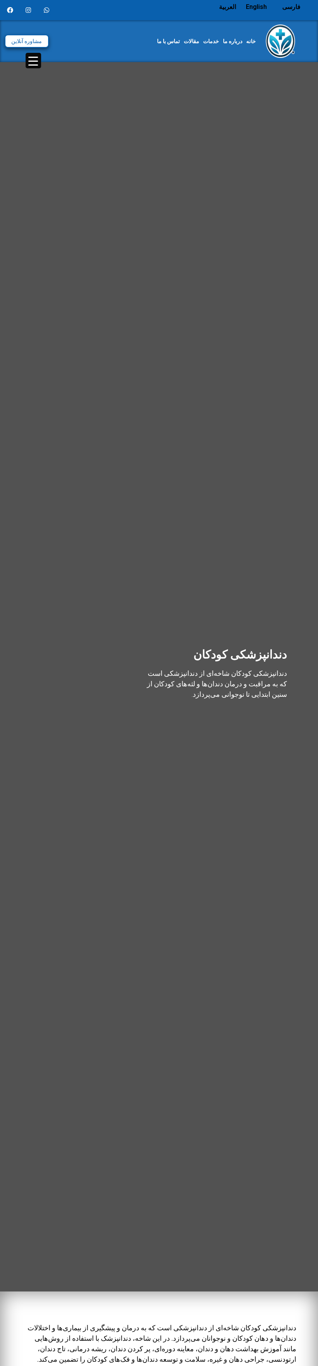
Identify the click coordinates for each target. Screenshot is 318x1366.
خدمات (211, 41)
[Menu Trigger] (33, 60)
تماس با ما (168, 41)
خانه (251, 41)
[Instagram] (28, 10)
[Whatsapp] (46, 10)
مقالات (191, 41)
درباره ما (232, 41)
